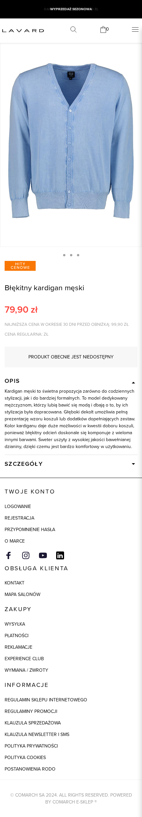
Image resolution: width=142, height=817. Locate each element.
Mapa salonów (22, 594)
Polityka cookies (25, 757)
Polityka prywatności (31, 746)
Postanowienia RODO (30, 769)
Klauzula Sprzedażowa (33, 722)
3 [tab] (78, 255)
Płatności (16, 635)
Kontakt (14, 582)
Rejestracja (19, 518)
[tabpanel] (71, 141)
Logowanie (18, 506)
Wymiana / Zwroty (26, 670)
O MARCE (15, 541)
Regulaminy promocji (31, 711)
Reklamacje (18, 647)
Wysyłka (15, 624)
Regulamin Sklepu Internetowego (46, 699)
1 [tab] (64, 255)
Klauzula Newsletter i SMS (37, 734)
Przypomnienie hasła (30, 529)
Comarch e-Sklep (73, 802)
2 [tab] (71, 255)
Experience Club (24, 658)
